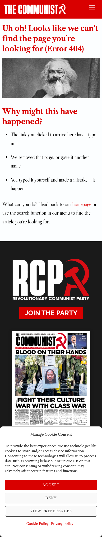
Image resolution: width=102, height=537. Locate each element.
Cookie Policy (37, 524)
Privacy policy (62, 524)
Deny (51, 498)
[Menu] (92, 7)
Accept (51, 485)
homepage (81, 204)
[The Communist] (35, 12)
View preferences (51, 511)
